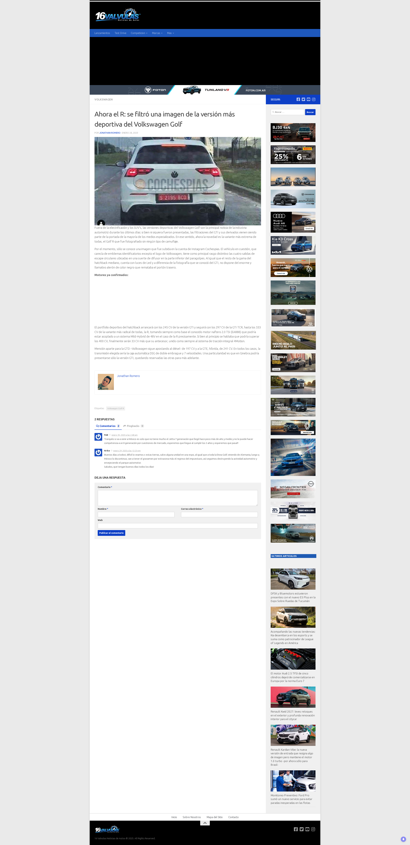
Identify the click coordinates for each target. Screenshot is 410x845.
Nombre (103, 509)
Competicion (138, 33)
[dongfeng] (293, 185)
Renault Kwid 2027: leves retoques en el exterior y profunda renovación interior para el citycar (293, 715)
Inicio (174, 817)
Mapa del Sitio (215, 817)
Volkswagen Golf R (115, 408)
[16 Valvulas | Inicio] (118, 15)
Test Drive (120, 33)
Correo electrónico (192, 509)
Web (100, 520)
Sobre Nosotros (192, 817)
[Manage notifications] (403, 839)
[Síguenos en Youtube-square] (308, 99)
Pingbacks (135, 426)
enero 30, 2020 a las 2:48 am (125, 435)
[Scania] (293, 349)
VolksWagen (103, 99)
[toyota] (293, 415)
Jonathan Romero (109, 133)
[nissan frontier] (293, 497)
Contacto (233, 817)
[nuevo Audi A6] (293, 231)
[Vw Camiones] (293, 393)
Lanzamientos (102, 33)
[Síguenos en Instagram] (314, 99)
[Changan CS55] (293, 207)
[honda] (293, 326)
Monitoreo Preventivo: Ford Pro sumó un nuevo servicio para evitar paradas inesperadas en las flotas (291, 799)
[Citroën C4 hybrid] (293, 541)
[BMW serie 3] (293, 475)
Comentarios (109, 426)
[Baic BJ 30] (293, 141)
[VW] (293, 276)
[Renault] (293, 434)
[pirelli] (293, 163)
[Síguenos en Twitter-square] (303, 99)
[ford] (293, 304)
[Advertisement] (205, 61)
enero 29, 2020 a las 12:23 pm (127, 450)
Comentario (105, 487)
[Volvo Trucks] (293, 519)
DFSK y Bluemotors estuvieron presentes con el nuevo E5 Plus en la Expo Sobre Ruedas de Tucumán (293, 597)
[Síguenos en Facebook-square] (298, 99)
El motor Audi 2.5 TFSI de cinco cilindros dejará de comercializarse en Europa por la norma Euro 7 (293, 677)
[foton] (205, 90)
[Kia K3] (293, 253)
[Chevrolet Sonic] (293, 371)
